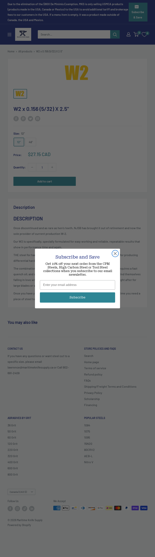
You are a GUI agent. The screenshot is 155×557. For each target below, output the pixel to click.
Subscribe (77, 297)
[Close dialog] (115, 253)
